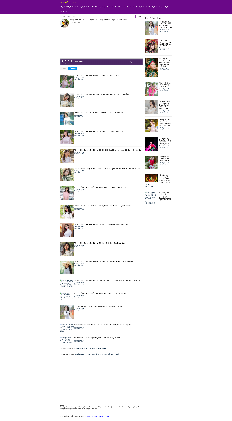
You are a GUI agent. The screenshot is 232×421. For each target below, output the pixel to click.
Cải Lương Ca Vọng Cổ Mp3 (103, 7)
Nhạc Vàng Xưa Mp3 (162, 7)
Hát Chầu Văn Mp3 (117, 7)
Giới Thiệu (87, 416)
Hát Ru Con (63, 11)
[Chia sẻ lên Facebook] (72, 68)
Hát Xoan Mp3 (137, 7)
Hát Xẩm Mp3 (128, 7)
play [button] (67, 62)
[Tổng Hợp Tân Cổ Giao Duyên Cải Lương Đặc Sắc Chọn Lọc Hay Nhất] (64, 23)
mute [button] (131, 62)
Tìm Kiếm (139, 16)
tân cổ (95, 354)
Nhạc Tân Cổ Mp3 (65, 7)
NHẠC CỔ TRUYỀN (68, 2)
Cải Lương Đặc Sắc (113, 354)
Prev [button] (62, 62)
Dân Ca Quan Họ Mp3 (78, 7)
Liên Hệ (106, 416)
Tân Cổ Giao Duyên (80, 354)
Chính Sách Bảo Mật (97, 416)
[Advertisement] (101, 41)
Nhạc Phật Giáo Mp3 (149, 7)
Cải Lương (90, 354)
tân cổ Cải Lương (102, 354)
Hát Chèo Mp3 (90, 7)
